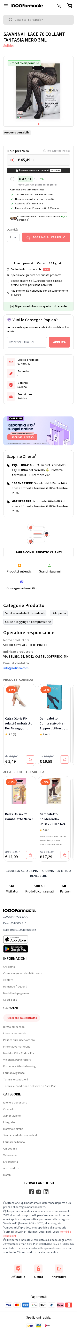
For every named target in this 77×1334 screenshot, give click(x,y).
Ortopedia (59, 613)
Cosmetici (9, 1109)
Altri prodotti (11, 1168)
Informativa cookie (14, 1034)
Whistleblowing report (17, 1060)
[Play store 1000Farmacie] (19, 949)
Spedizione (10, 1000)
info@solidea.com (16, 668)
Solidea (9, 45)
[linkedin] (46, 1191)
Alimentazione (12, 1116)
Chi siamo (9, 967)
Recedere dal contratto (22, 1018)
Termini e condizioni (15, 1080)
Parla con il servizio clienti (38, 552)
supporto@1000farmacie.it (19, 930)
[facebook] (31, 1191)
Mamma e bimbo (13, 1129)
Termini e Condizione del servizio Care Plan (29, 1086)
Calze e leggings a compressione (28, 622)
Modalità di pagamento (17, 993)
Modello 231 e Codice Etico (19, 1053)
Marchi (7, 1175)
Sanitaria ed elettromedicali (25, 613)
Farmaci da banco (14, 1142)
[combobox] (38, 20)
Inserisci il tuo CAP (22, 342)
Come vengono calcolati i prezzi (23, 973)
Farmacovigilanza (14, 1073)
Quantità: (12, 230)
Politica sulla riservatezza (19, 1040)
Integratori (9, 1122)
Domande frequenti (15, 987)
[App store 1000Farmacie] (19, 939)
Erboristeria (10, 1162)
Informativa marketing (16, 1047)
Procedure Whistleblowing (19, 1066)
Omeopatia (10, 1149)
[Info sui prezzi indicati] (32, 160)
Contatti (8, 980)
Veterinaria (10, 1155)
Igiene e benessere (15, 1103)
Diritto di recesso (14, 1027)
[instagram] (38, 1191)
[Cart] (70, 6)
